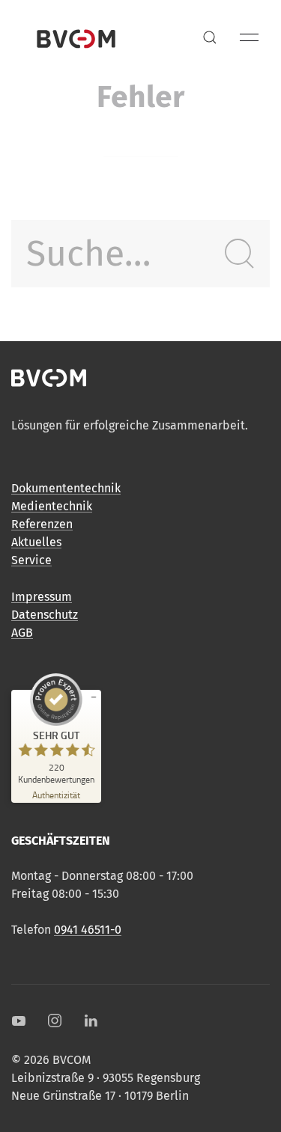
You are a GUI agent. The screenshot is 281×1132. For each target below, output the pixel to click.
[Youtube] (18, 1020)
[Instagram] (54, 1020)
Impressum (41, 597)
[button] (209, 37)
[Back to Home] (76, 37)
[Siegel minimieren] (93, 697)
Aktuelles (36, 542)
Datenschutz (44, 615)
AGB (22, 632)
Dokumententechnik (66, 488)
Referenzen (42, 524)
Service (31, 560)
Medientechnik (51, 506)
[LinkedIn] (90, 1020)
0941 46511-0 (87, 930)
